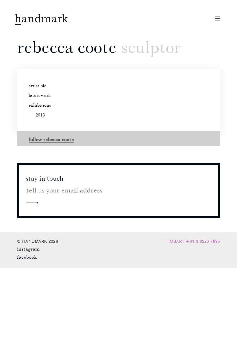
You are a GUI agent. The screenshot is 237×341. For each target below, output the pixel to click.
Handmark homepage (41, 19)
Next (32, 202)
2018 (40, 115)
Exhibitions (40, 105)
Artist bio (38, 85)
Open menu (217, 18)
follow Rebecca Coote (51, 139)
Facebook (27, 257)
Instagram (28, 249)
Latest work (40, 95)
